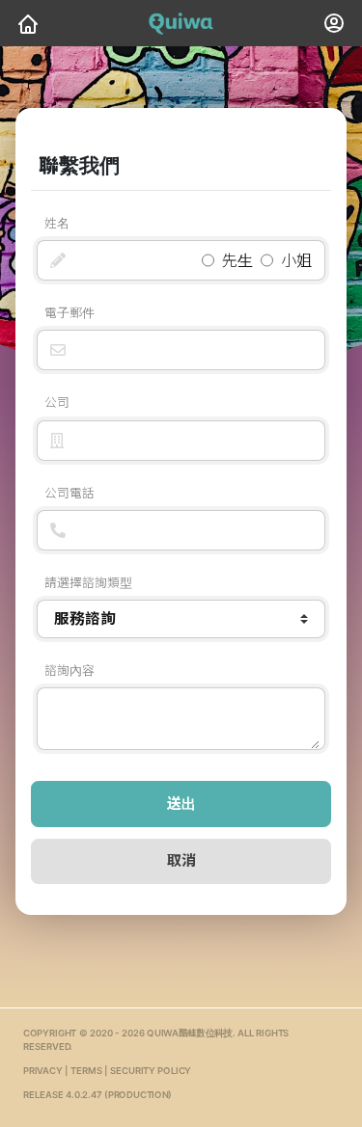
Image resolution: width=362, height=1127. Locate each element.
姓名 (57, 223)
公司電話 (69, 493)
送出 (181, 803)
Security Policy (150, 1072)
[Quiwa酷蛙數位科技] (28, 23)
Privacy (43, 1072)
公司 (57, 402)
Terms (85, 1072)
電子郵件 (69, 313)
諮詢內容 (69, 670)
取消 (181, 860)
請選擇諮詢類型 (88, 583)
